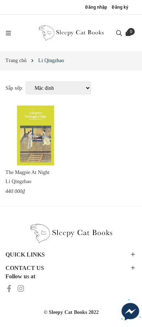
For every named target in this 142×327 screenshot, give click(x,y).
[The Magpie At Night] (35, 135)
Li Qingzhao (18, 181)
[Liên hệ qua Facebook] (130, 312)
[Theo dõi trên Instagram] (20, 288)
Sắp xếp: (14, 88)
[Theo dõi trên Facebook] (9, 288)
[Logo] (71, 33)
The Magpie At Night (27, 172)
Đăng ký (119, 7)
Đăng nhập (96, 7)
